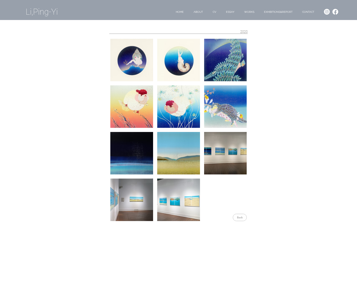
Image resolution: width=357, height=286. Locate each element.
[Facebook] (335, 12)
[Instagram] (327, 12)
